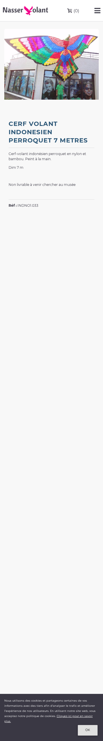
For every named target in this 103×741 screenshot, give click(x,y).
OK (87, 730)
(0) (75, 10)
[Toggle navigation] (97, 10)
